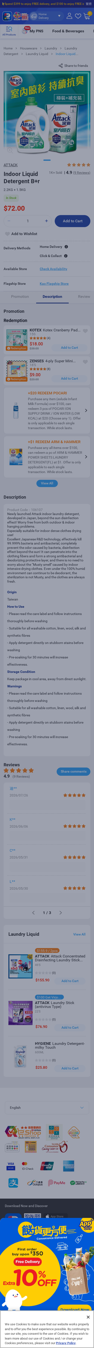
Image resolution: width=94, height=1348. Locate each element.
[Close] (88, 1317)
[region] (47, 1329)
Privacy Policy (66, 1343)
